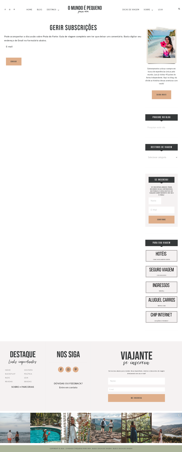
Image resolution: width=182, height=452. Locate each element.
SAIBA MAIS (162, 94)
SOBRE (15, 387)
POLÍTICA (28, 374)
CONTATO (28, 370)
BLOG (7, 378)
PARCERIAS (27, 387)
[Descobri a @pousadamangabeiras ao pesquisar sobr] (45, 428)
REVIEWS (9, 381)
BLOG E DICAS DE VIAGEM (122, 448)
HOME (8, 370)
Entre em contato (68, 387)
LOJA (26, 378)
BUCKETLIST (10, 374)
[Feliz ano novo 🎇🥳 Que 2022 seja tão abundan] (106, 428)
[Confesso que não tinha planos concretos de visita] (167, 428)
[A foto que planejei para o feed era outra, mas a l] (15, 428)
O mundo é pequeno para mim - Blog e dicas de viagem (91, 9)
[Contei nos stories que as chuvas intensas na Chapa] (136, 428)
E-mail (9, 47)
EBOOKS (27, 381)
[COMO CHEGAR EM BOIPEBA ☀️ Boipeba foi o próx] (76, 428)
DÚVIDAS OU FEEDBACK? (68, 383)
